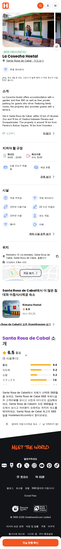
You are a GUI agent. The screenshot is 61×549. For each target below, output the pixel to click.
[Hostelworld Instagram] (34, 465)
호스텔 (19, 488)
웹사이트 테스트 (17, 533)
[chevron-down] (26, 355)
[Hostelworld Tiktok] (56, 465)
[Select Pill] (40, 6)
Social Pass (30, 495)
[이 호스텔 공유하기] (56, 46)
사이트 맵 (32, 533)
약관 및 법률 (32, 526)
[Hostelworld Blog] (4, 465)
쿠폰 (43, 526)
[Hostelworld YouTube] (41, 465)
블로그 (10, 488)
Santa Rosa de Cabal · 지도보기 (25, 60)
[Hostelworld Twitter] (26, 465)
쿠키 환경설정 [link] (46, 533)
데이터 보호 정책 (14, 526)
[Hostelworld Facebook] (19, 465)
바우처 (51, 526)
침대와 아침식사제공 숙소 (15, 52)
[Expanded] (7, 424)
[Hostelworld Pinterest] (49, 465)
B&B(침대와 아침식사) (43, 488)
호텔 (27, 488)
